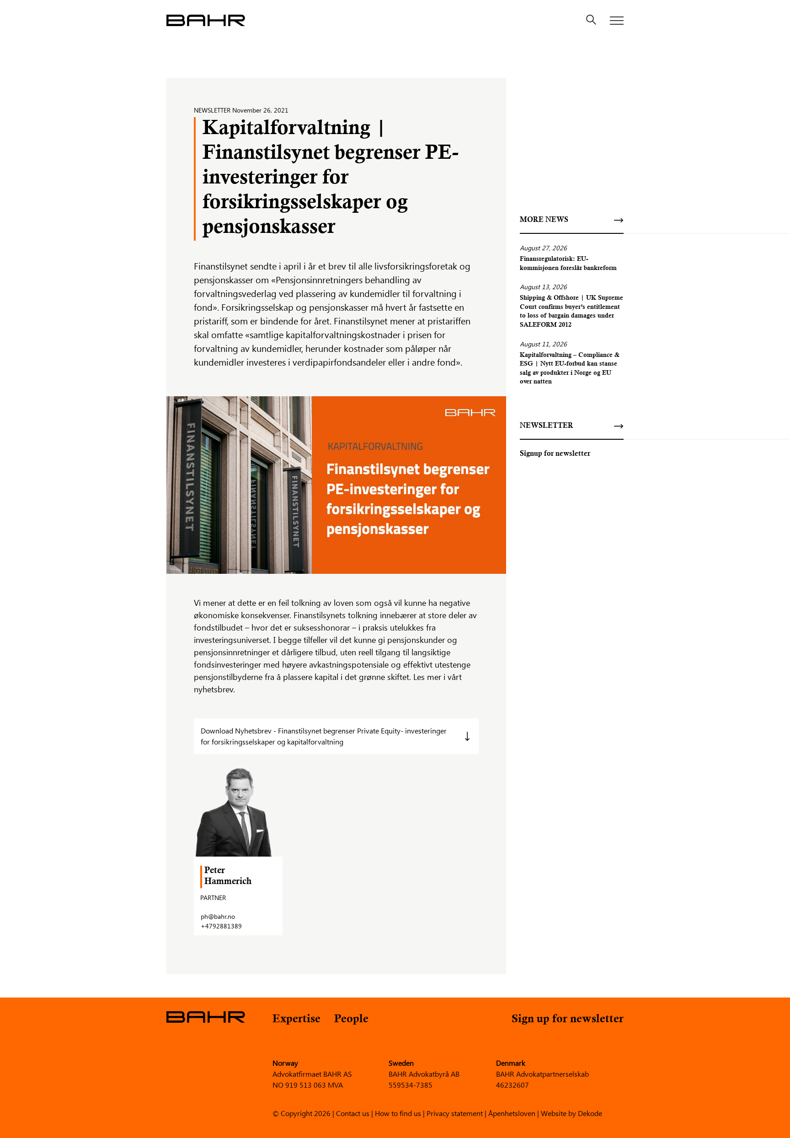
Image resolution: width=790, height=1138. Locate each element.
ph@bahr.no (218, 916)
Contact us (352, 1112)
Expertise (296, 1020)
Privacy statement (455, 1112)
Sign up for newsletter (568, 1020)
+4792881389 (221, 926)
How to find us (398, 1112)
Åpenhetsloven (511, 1112)
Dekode (590, 1112)
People (351, 1020)
